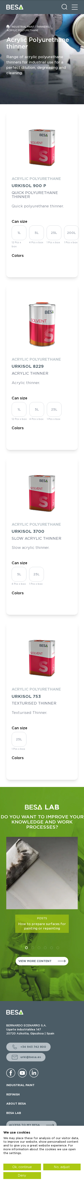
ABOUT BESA (16, 1103)
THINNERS (42, 26)
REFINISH (13, 1094)
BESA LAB (13, 1113)
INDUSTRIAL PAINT (23, 26)
